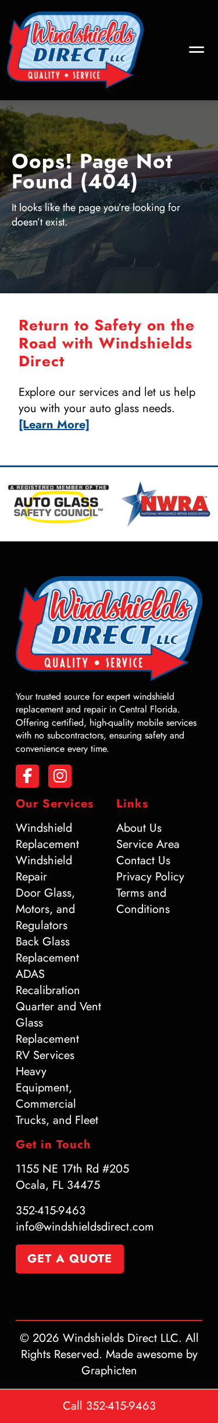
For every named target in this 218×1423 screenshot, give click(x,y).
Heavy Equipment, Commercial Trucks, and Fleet (57, 1096)
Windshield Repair (44, 868)
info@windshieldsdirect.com (85, 1226)
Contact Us (143, 860)
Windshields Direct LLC (120, 1338)
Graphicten (109, 1370)
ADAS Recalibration (48, 982)
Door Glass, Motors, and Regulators (45, 909)
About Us (139, 828)
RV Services (45, 1055)
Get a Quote (69, 1258)
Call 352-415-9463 (109, 1405)
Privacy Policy (150, 876)
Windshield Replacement (47, 836)
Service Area (148, 844)
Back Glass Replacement (47, 949)
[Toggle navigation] (196, 50)
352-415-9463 (50, 1210)
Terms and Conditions (143, 901)
